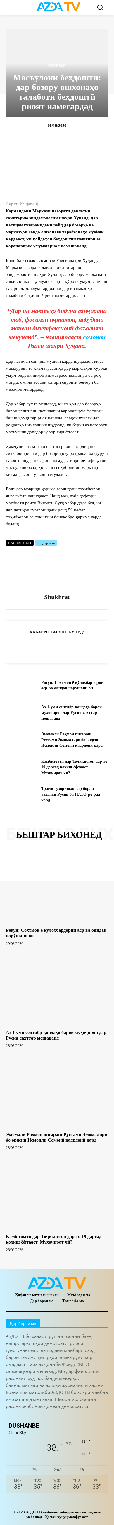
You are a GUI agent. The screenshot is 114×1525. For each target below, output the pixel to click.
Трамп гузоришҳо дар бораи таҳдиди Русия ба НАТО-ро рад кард (70, 794)
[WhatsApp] (52, 646)
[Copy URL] (12, 646)
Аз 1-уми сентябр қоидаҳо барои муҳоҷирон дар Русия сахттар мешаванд (71, 713)
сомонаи (94, 337)
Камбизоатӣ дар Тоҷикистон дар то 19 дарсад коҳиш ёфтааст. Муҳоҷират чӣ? (74, 767)
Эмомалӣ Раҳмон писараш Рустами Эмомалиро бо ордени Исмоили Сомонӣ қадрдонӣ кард (72, 740)
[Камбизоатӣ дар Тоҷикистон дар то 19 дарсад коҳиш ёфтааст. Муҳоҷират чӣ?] (21, 767)
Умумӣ (57, 66)
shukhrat (57, 597)
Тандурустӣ (46, 543)
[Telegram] (25, 646)
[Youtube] (90, 1416)
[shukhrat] (57, 574)
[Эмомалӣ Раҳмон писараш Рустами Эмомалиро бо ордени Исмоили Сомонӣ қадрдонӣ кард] (21, 740)
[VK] (79, 646)
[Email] (92, 646)
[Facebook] (38, 646)
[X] (65, 646)
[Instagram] (24, 1416)
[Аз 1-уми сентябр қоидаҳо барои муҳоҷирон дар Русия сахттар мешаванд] (21, 712)
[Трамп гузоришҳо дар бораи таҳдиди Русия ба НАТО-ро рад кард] (21, 794)
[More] (106, 646)
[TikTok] (50, 1416)
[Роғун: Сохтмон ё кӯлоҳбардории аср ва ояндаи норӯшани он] (21, 685)
